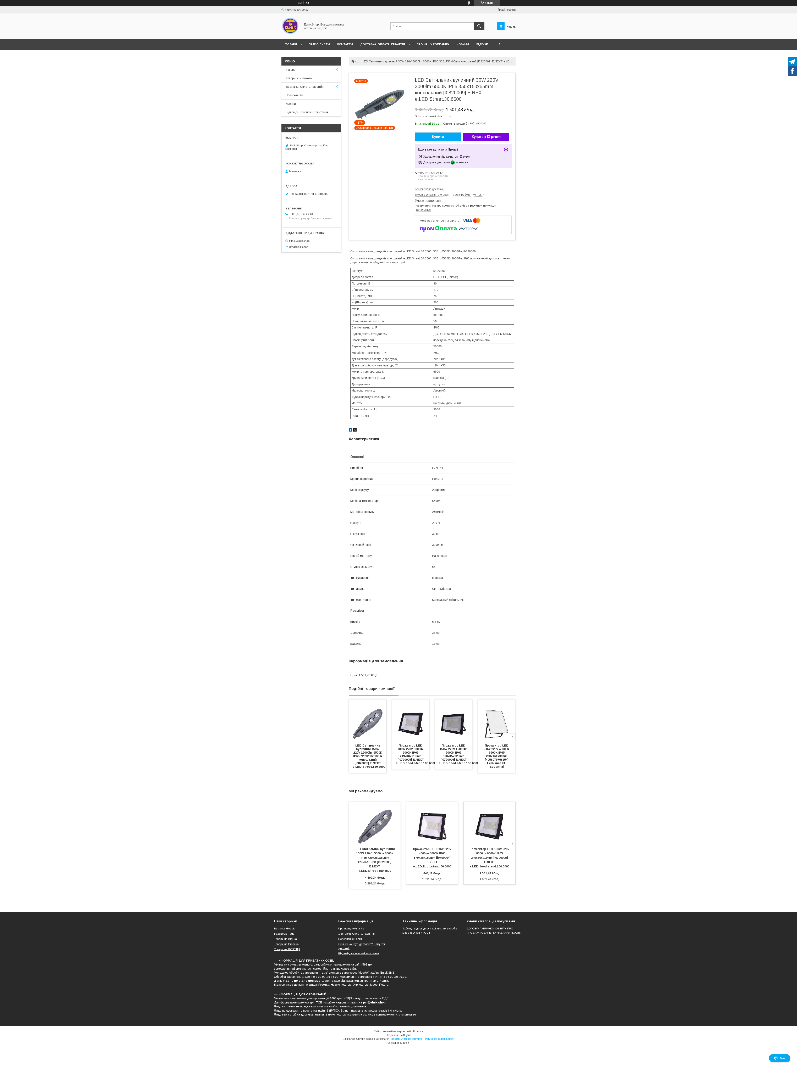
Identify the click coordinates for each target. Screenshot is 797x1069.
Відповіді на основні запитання (307, 112)
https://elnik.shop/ (299, 240)
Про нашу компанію (433, 44)
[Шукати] (479, 26)
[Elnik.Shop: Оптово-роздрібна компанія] (290, 33)
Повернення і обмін (350, 938)
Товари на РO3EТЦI (287, 949)
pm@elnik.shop (298, 246)
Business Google (284, 928)
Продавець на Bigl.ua (398, 1035)
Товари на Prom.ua (286, 944)
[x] (355, 430)
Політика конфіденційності (438, 1038)
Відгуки (482, 44)
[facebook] (350, 430)
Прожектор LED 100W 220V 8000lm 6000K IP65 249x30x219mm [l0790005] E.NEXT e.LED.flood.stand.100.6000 (416, 754)
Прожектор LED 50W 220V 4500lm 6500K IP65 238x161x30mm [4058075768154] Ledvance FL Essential (497, 756)
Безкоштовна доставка (429, 189)
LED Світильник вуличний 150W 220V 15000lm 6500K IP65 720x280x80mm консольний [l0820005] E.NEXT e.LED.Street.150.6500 (369, 756)
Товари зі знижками (299, 78)
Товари (291, 44)
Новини (462, 44)
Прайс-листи (319, 44)
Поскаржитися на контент (406, 1038)
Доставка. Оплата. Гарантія (382, 44)
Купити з (479, 137)
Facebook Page (284, 933)
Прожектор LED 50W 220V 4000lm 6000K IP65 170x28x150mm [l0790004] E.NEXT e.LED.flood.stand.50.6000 (432, 857)
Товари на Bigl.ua (285, 938)
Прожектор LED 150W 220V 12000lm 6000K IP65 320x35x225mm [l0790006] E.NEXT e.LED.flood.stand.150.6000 (459, 754)
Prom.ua (418, 1031)
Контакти (345, 44)
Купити (438, 137)
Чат (782, 1058)
